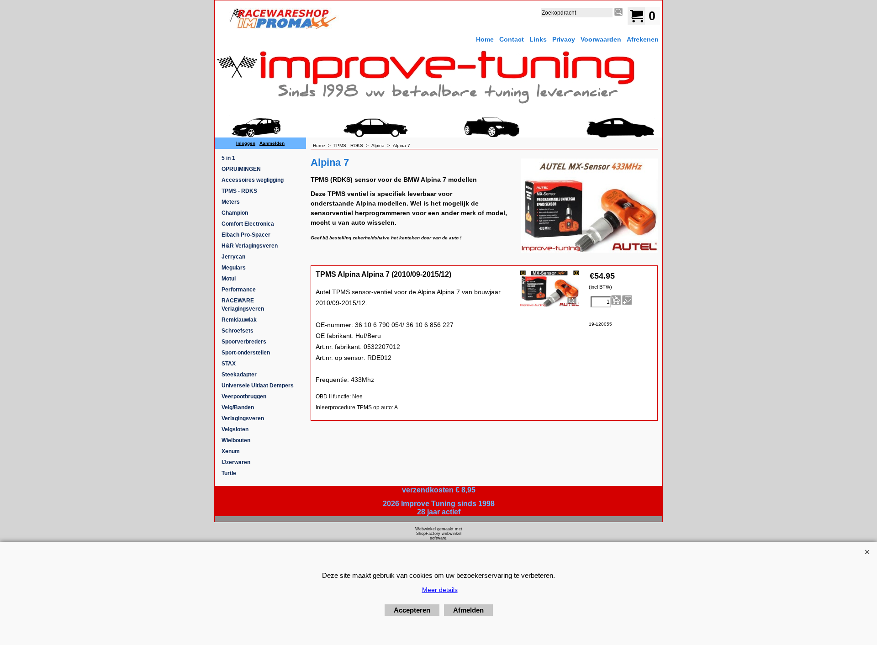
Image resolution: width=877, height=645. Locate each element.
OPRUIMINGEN (241, 169)
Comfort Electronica (248, 224)
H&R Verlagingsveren (250, 246)
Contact (511, 39)
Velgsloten (235, 429)
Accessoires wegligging (253, 180)
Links (538, 39)
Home (485, 39)
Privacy (563, 39)
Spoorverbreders (244, 341)
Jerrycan (233, 257)
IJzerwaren (236, 462)
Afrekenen (643, 39)
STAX (229, 363)
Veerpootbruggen (244, 396)
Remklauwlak (239, 320)
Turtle (229, 473)
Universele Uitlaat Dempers (258, 385)
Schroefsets (238, 331)
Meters (231, 202)
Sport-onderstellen (246, 352)
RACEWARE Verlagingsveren (243, 304)
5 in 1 (228, 158)
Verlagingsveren (243, 418)
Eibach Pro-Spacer (246, 235)
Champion (235, 213)
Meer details (440, 589)
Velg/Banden (238, 407)
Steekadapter (239, 374)
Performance (239, 289)
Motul (229, 278)
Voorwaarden (601, 39)
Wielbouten (236, 440)
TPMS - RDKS (239, 191)
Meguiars (234, 267)
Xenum (231, 451)
